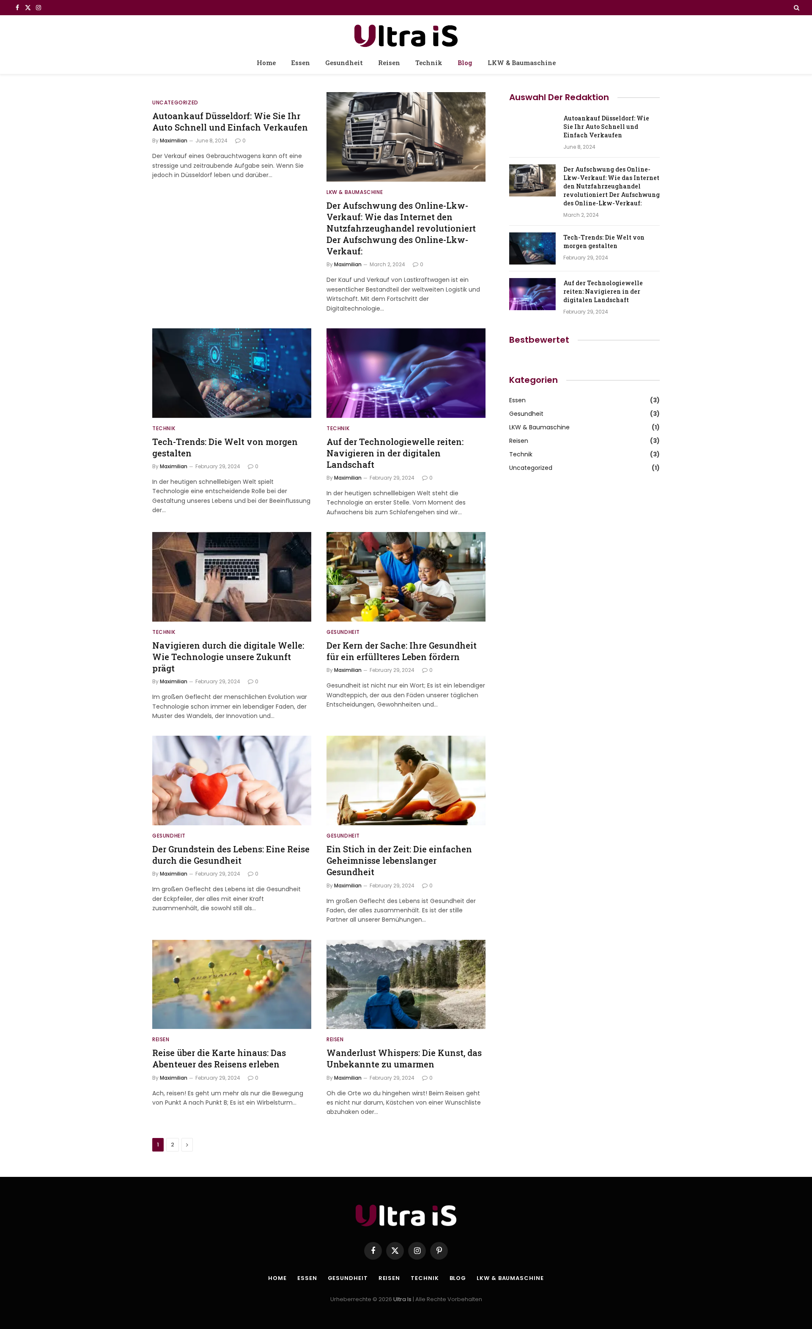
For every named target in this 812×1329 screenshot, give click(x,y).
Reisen (389, 62)
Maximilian (173, 140)
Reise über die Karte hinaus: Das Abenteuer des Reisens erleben (219, 1058)
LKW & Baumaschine (522, 62)
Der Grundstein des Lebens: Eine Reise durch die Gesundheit (231, 854)
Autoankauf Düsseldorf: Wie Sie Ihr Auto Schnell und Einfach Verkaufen (230, 121)
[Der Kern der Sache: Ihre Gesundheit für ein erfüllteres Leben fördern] (406, 577)
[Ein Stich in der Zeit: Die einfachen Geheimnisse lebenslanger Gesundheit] (406, 780)
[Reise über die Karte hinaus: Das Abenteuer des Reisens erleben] (231, 984)
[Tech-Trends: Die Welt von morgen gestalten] (231, 373)
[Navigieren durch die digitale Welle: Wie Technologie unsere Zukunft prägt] (231, 577)
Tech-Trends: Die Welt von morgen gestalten (225, 447)
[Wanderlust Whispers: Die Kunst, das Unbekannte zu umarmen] (406, 984)
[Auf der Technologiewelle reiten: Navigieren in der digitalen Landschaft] (406, 373)
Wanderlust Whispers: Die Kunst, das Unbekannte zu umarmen (404, 1058)
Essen (300, 62)
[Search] (795, 7)
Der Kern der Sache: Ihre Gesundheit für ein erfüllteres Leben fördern (401, 651)
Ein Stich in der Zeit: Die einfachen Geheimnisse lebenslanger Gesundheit (399, 860)
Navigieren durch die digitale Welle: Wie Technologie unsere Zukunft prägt (228, 657)
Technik (428, 62)
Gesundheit (344, 62)
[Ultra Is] (406, 34)
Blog (465, 62)
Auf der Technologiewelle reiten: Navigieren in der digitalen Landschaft (395, 453)
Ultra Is (402, 1299)
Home (266, 62)
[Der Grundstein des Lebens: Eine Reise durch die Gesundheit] (231, 780)
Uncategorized (175, 102)
